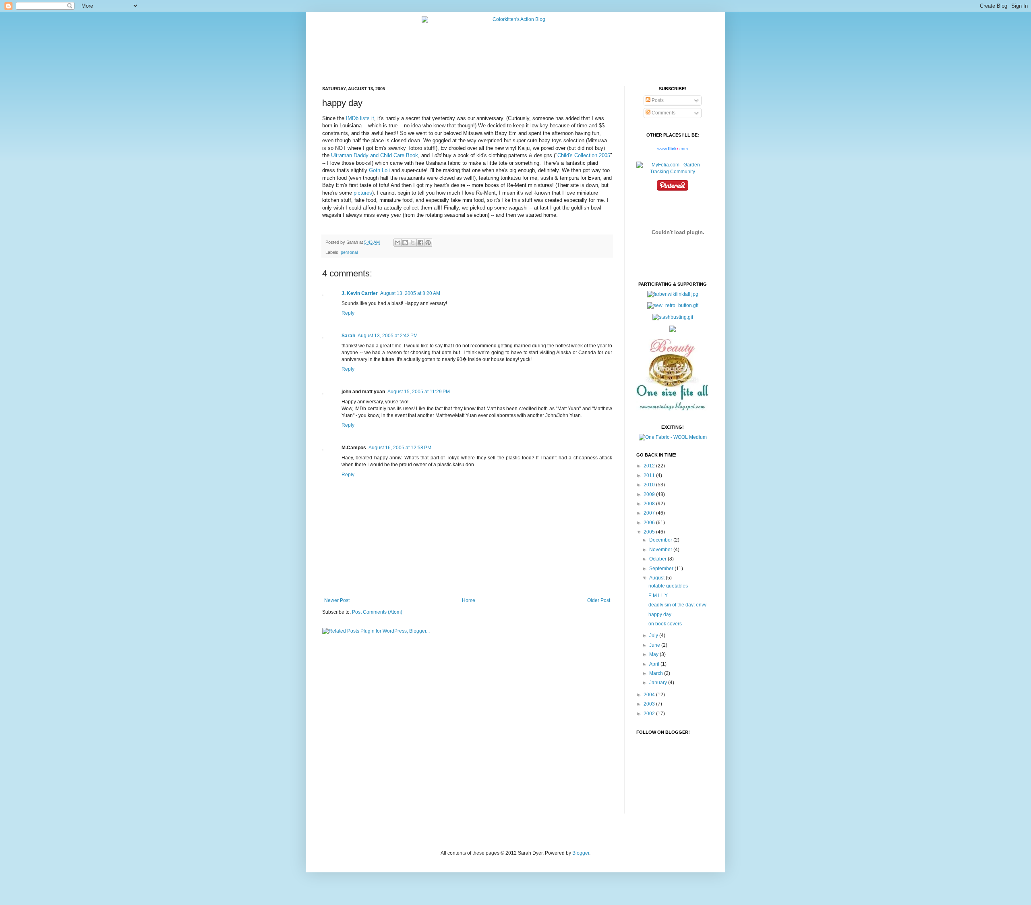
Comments (662, 113)
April (654, 664)
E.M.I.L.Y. (658, 595)
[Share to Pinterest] (428, 243)
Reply (348, 313)
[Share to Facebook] (420, 243)
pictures (363, 193)
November (661, 549)
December (661, 540)
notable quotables (668, 586)
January (658, 682)
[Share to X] (413, 243)
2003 (650, 704)
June (655, 645)
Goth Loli (379, 170)
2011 (650, 475)
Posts (657, 100)
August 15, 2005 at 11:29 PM (418, 391)
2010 (650, 485)
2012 (650, 466)
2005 (650, 532)
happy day (659, 614)
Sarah (348, 335)
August (657, 578)
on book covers (665, 624)
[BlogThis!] (405, 243)
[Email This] (397, 243)
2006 (650, 522)
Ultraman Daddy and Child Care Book (374, 155)
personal (349, 252)
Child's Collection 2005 (583, 155)
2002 (650, 713)
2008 (650, 503)
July (654, 635)
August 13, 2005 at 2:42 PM (388, 335)
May (654, 654)
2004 (650, 694)
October (658, 559)
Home (468, 600)
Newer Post (337, 600)
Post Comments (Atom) (377, 612)
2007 (650, 513)
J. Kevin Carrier (360, 293)
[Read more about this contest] (673, 437)
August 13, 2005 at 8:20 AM (410, 293)
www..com (672, 148)
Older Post (598, 600)
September (662, 568)
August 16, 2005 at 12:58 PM (400, 447)
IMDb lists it (360, 118)
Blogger (580, 853)
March (656, 673)
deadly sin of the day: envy (677, 605)
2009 (650, 494)
